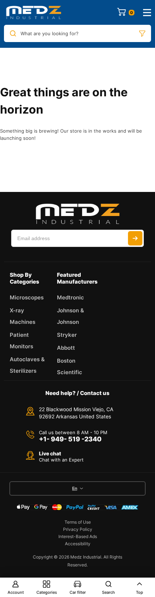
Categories (46, 592)
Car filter (78, 592)
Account (16, 592)
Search (108, 592)
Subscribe (135, 238)
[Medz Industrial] (33, 12)
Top (139, 592)
